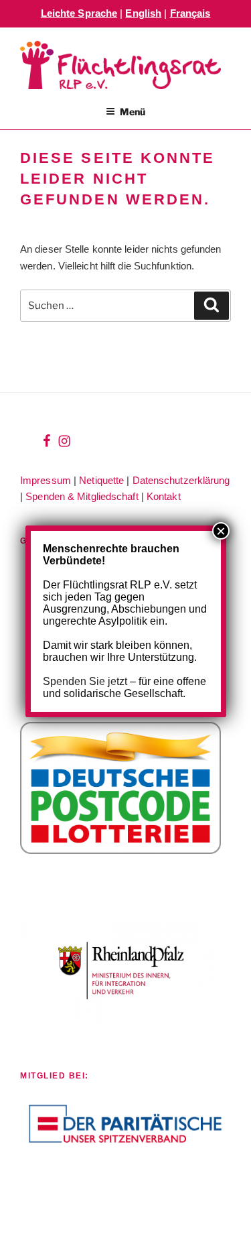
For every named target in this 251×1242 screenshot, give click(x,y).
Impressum (45, 480)
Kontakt (164, 496)
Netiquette (101, 480)
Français (190, 13)
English (143, 13)
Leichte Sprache (79, 13)
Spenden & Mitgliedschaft (81, 496)
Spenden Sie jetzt (85, 681)
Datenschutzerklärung (181, 480)
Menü (132, 111)
